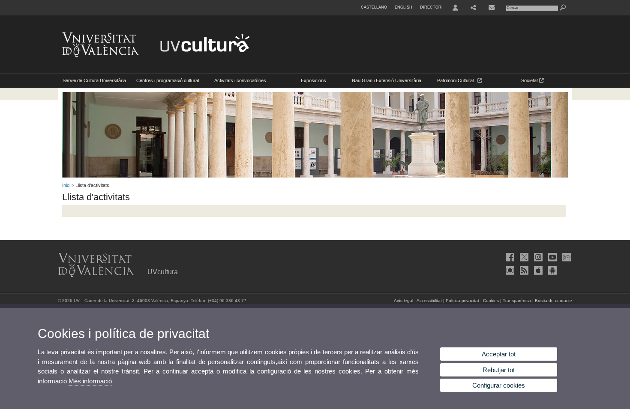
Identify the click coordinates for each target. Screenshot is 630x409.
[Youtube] (551, 257)
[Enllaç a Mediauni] (565, 257)
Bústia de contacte (553, 300)
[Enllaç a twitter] (523, 257)
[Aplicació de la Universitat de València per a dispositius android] (551, 270)
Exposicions (313, 80)
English (403, 7)
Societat (530, 80)
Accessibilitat (429, 300)
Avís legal (403, 300)
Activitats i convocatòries (240, 80)
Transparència (517, 300)
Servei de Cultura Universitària (94, 80)
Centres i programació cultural (167, 80)
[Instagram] (537, 257)
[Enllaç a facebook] (509, 257)
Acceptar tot (499, 354)
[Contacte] (492, 7)
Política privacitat (462, 300)
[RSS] (523, 270)
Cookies (491, 300)
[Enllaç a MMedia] (509, 270)
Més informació (90, 381)
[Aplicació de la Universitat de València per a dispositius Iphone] (537, 270)
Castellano (374, 7)
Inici (66, 185)
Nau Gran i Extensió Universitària (386, 80)
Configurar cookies (498, 385)
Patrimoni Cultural (457, 80)
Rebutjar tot (499, 369)
